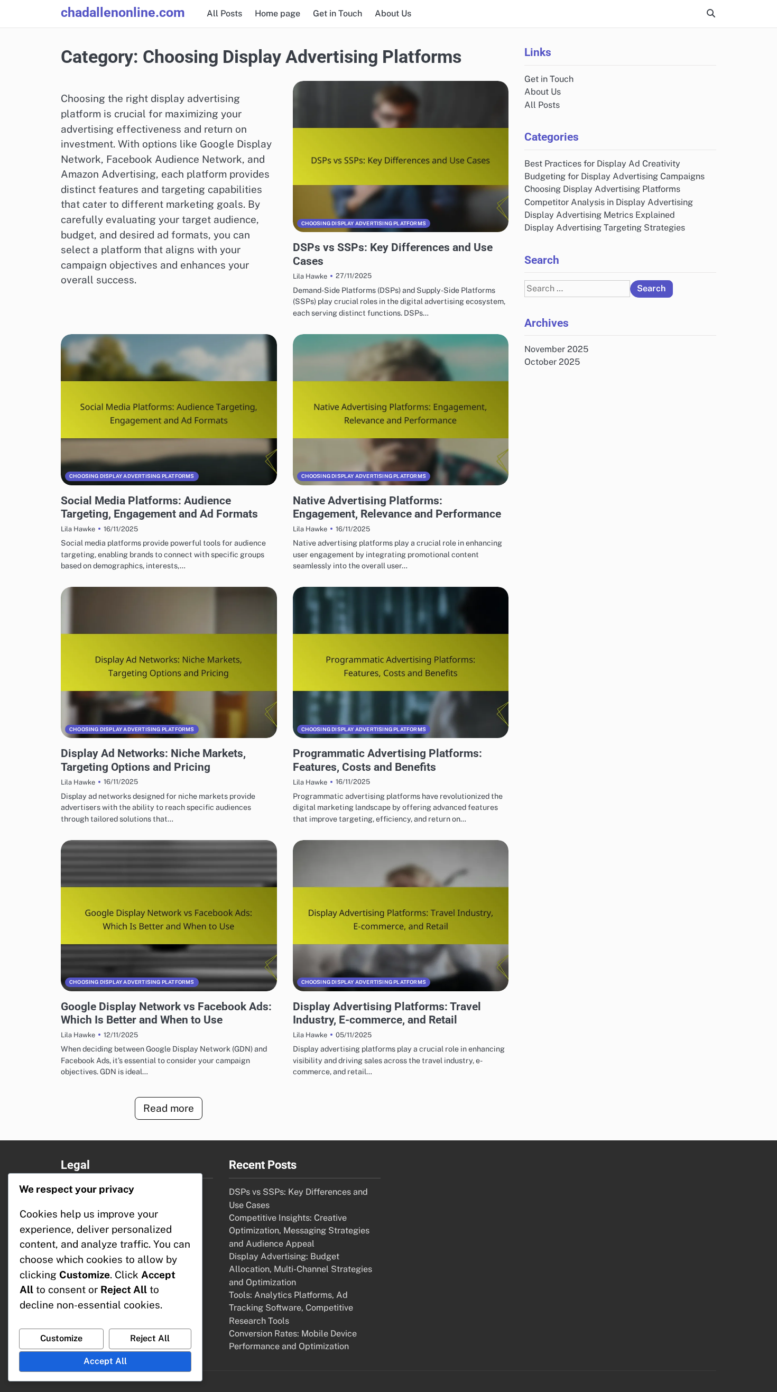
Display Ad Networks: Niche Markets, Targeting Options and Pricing (153, 759)
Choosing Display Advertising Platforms (364, 223)
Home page (277, 13)
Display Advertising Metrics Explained (599, 214)
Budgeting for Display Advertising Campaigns (614, 176)
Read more (168, 1108)
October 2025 (552, 362)
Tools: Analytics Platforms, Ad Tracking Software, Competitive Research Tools (291, 1308)
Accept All (105, 1361)
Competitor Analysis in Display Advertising (608, 202)
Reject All (150, 1338)
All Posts (224, 13)
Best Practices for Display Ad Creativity (602, 163)
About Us (393, 13)
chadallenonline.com (123, 12)
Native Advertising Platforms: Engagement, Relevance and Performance (397, 507)
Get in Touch (337, 13)
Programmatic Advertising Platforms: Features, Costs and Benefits (387, 759)
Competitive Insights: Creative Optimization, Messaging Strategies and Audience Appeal (299, 1231)
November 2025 (556, 349)
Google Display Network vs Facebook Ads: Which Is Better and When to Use (166, 1013)
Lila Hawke (310, 276)
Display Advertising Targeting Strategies (604, 228)
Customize (61, 1338)
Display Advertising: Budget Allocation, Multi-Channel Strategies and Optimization (300, 1269)
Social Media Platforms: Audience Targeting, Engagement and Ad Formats (159, 507)
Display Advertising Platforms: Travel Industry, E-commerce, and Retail (387, 1013)
